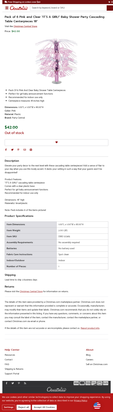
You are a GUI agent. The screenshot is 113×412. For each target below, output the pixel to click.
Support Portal (12, 374)
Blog (88, 355)
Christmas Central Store (25, 26)
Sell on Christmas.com (97, 364)
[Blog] (24, 383)
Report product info (90, 328)
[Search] (110, 8)
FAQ (7, 364)
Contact (9, 360)
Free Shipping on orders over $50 (24, 2)
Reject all (23, 407)
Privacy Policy (80, 400)
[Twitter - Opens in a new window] (12, 383)
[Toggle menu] (7, 8)
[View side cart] (112, 2)
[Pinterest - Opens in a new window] (18, 383)
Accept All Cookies (44, 407)
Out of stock (14, 133)
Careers (89, 360)
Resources (10, 355)
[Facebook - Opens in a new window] (6, 383)
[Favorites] (56, 142)
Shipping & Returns (14, 369)
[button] (6, 150)
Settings (8, 407)
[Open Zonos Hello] (97, 405)
